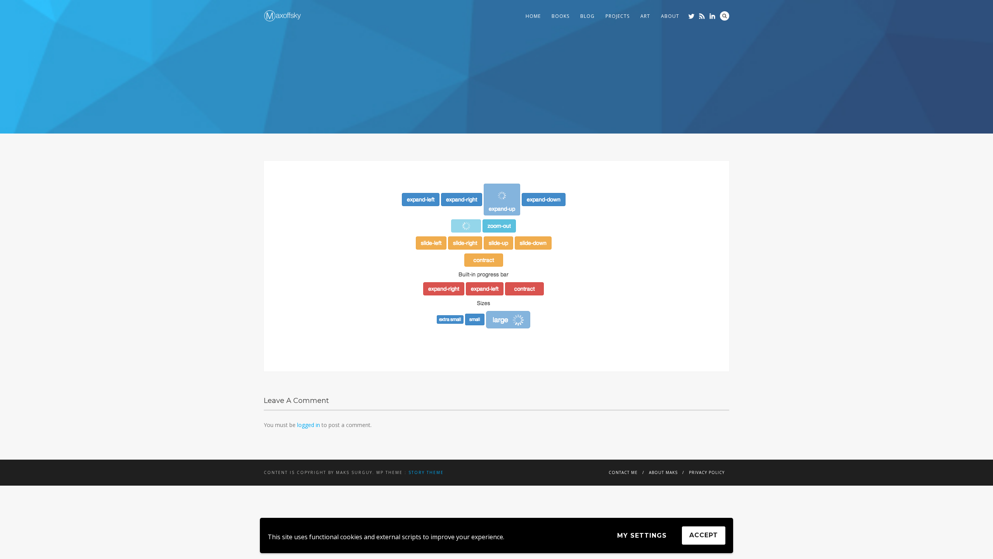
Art (645, 16)
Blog (587, 16)
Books (560, 16)
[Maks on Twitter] (691, 16)
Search (724, 16)
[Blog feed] (702, 16)
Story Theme (426, 472)
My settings (642, 535)
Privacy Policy (707, 472)
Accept (703, 535)
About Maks (663, 472)
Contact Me (623, 472)
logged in (308, 425)
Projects (617, 16)
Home (533, 16)
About (670, 16)
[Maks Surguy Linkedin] (712, 16)
